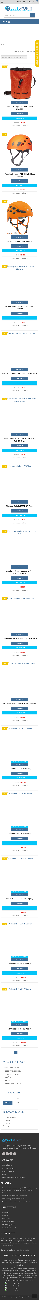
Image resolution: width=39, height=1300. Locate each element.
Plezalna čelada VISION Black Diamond (19, 703)
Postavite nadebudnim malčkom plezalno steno (17, 1202)
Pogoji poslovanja (8, 1168)
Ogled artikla (20, 118)
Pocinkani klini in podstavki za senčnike (14, 1196)
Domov (11, 34)
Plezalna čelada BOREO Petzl (19, 241)
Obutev (7, 1080)
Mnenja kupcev (7, 1165)
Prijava (19, 2)
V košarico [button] (19, 369)
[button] (4, 22)
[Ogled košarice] (36, 2)
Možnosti (19, 102)
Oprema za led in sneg (13, 1084)
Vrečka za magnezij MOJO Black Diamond (19, 108)
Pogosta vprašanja (8, 1171)
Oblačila (7, 1077)
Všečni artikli (6, 1218)
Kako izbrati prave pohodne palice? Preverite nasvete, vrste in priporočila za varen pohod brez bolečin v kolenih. (19, 1190)
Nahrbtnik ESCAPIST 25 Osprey (19, 899)
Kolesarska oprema (12, 1071)
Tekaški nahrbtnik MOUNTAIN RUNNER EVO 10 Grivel (19, 440)
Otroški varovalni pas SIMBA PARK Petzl (19, 374)
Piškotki (4, 1174)
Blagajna (5, 1215)
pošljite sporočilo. (23, 1250)
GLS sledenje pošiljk (8, 1225)
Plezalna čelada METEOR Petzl (19, 506)
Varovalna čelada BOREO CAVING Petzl (19, 638)
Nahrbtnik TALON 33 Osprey (19, 1029)
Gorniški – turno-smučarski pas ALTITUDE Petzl (19, 572)
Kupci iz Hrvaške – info (9, 1228)
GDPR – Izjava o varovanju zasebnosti (14, 1177)
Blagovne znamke (8, 1221)
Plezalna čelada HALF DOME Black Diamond (19, 175)
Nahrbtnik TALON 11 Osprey (19, 769)
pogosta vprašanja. (8, 1245)
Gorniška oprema (11, 1068)
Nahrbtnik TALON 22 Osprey (19, 834)
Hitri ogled (16, 126)
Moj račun (5, 1212)
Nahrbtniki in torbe (12, 1074)
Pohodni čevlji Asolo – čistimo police (13, 1199)
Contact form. (28, 1280)
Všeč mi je (25, 126)
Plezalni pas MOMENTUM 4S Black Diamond (20, 307)
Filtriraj (7, 1103)
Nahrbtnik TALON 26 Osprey (19, 964)
